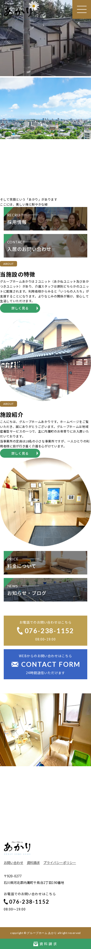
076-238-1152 (29, 901)
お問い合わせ (13, 862)
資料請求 (33, 862)
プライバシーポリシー (59, 862)
